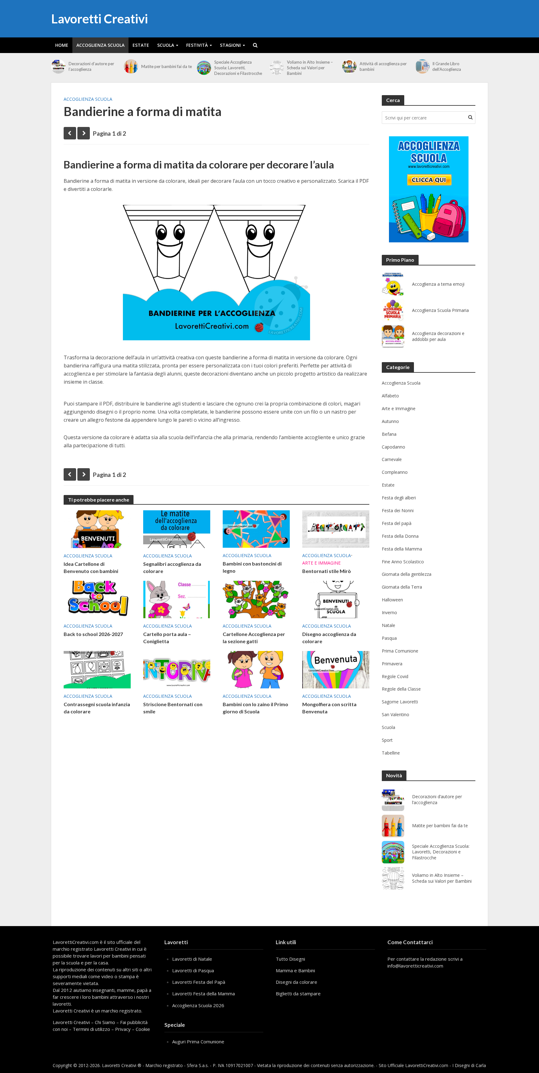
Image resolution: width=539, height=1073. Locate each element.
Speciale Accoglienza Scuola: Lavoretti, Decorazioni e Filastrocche (238, 68)
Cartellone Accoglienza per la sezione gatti (254, 637)
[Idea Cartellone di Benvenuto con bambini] (97, 528)
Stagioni (230, 45)
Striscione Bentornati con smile (172, 707)
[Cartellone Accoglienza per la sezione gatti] (256, 599)
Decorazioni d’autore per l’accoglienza (91, 66)
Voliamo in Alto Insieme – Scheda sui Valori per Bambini (310, 68)
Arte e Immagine (321, 563)
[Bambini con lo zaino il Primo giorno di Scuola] (256, 669)
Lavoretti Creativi (99, 18)
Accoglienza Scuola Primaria (440, 310)
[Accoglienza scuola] (429, 189)
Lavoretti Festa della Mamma (203, 993)
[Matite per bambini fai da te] (131, 66)
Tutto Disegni (290, 959)
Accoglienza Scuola (100, 45)
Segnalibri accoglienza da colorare (172, 567)
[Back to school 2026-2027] (97, 599)
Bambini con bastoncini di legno (252, 567)
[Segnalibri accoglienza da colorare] (176, 528)
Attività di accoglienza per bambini (383, 66)
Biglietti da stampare (298, 993)
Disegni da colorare (296, 982)
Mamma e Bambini (295, 970)
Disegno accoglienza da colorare (329, 637)
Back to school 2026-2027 (93, 634)
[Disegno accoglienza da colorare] (335, 599)
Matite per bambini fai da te (166, 66)
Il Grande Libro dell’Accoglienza (446, 66)
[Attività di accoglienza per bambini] (349, 66)
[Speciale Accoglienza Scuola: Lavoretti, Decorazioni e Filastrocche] (204, 68)
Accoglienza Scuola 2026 (198, 1005)
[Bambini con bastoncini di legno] (256, 528)
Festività (197, 45)
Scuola (165, 45)
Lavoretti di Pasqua (193, 970)
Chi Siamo (105, 1022)
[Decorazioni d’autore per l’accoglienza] (58, 66)
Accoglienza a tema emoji (438, 284)
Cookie (143, 1029)
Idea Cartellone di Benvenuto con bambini (91, 567)
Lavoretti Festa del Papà (198, 982)
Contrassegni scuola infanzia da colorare (97, 707)
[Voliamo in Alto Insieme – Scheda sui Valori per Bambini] (277, 68)
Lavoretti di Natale (192, 959)
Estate (141, 45)
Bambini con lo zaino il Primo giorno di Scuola (255, 707)
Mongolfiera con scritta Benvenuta (329, 707)
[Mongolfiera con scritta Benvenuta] (335, 669)
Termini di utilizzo (91, 1029)
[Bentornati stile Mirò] (335, 528)
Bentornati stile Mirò (326, 571)
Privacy (123, 1029)
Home (61, 45)
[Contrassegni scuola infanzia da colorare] (97, 669)
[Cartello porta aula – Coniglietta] (176, 599)
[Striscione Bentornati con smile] (176, 669)
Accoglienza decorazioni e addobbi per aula (438, 336)
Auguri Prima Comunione (198, 1041)
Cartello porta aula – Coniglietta (167, 637)
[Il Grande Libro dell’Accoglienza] (422, 66)
